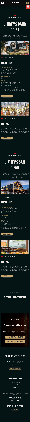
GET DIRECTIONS (6, 85)
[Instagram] (12, 400)
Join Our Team (15, 406)
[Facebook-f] (15, 400)
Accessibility (15, 387)
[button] (28, 7)
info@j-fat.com (15, 365)
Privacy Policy (15, 382)
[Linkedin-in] (18, 400)
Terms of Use (15, 384)
